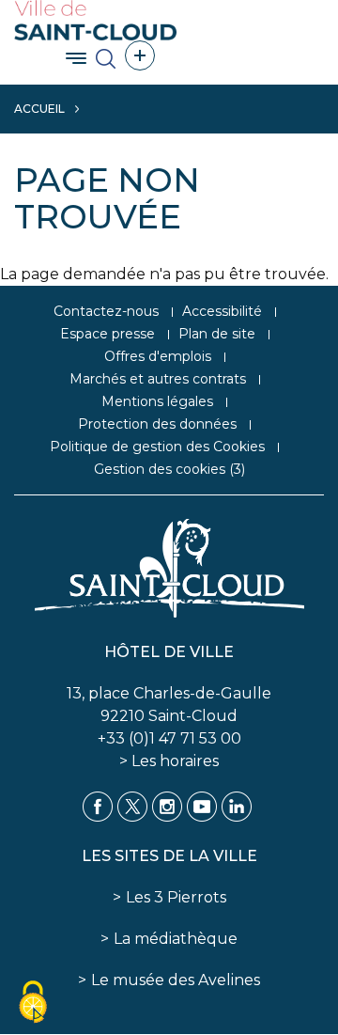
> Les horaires (169, 761)
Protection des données (157, 424)
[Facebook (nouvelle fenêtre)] (98, 805)
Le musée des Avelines (175, 980)
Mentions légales (157, 401)
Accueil (39, 109)
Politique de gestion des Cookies (157, 446)
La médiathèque (176, 939)
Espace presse (107, 333)
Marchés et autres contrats (157, 378)
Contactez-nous (106, 311)
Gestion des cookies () (169, 469)
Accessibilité (222, 311)
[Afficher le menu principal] (76, 58)
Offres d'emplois (157, 356)
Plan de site (216, 333)
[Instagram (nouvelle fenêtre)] (167, 805)
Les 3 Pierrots (176, 897)
